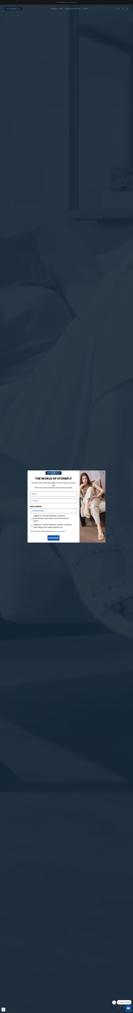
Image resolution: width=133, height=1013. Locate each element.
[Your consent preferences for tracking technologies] (3, 1009)
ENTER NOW (53, 538)
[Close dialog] (103, 472)
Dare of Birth (36, 506)
